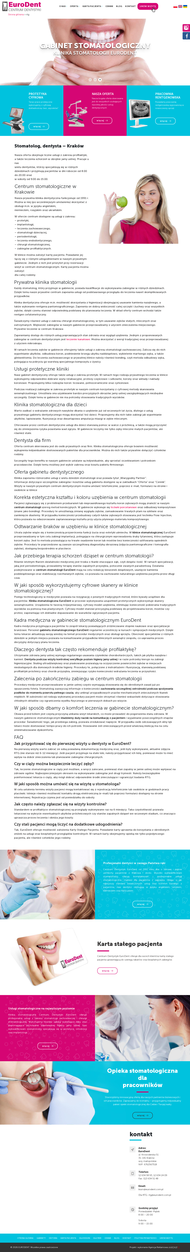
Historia (53, 1238)
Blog (116, 1238)
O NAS (62, 6)
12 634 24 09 (160, 1175)
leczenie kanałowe (78, 339)
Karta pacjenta (68, 1238)
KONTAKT (130, 6)
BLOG (119, 6)
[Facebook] (186, 35)
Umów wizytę (148, 6)
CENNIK (109, 6)
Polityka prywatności (145, 1238)
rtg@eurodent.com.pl (160, 1195)
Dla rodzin (84, 1238)
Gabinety (41, 1238)
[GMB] (186, 27)
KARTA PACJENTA (92, 6)
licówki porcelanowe (124, 507)
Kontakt (127, 1238)
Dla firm (97, 1238)
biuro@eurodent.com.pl (150, 1189)
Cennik (107, 1238)
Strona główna (16, 14)
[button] (90, 79)
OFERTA (74, 6)
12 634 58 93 (145, 1175)
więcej (37, 126)
